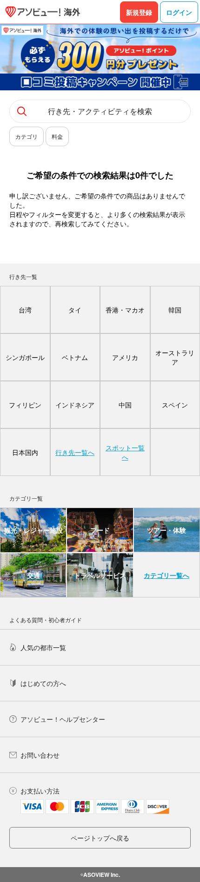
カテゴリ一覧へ (166, 575)
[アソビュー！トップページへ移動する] (43, 11)
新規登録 (139, 12)
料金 (57, 136)
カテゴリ (26, 136)
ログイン (179, 12)
